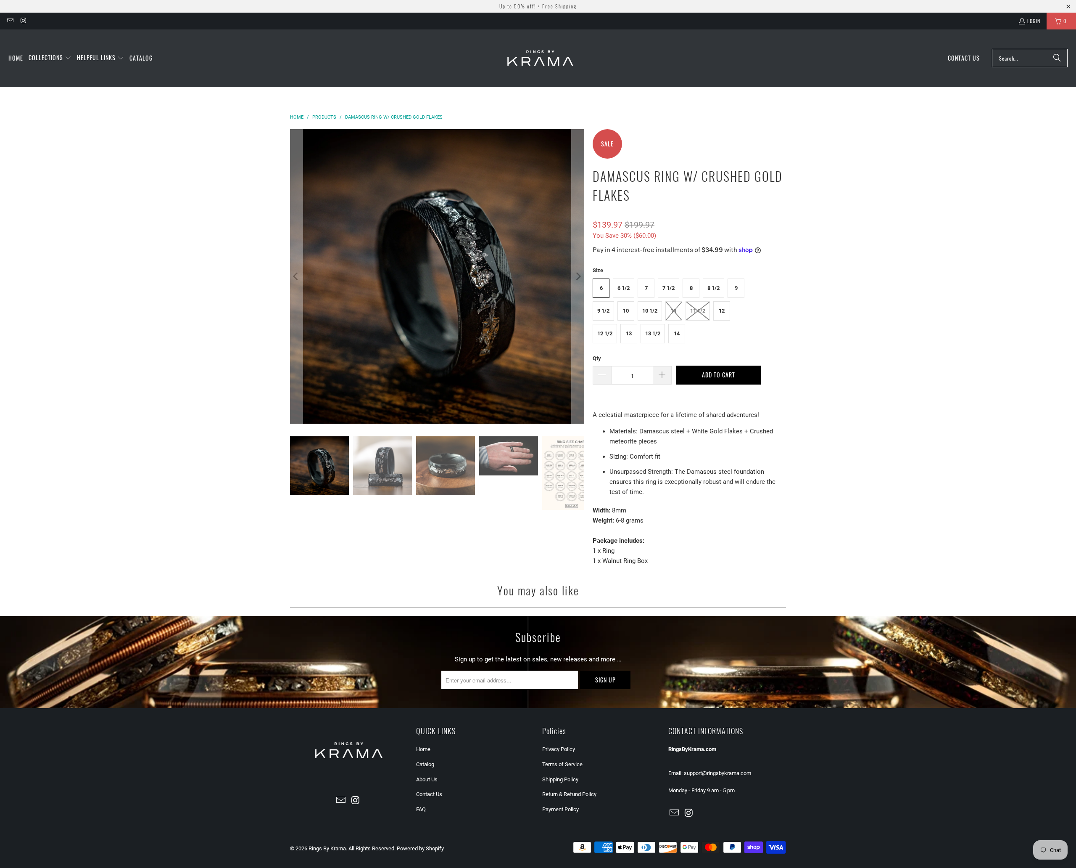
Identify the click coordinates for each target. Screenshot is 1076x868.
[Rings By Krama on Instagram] (22, 20)
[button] (50, 58)
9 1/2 (603, 311)
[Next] (578, 276)
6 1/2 (623, 288)
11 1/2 (697, 311)
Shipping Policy (560, 779)
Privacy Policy (558, 749)
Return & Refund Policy (569, 794)
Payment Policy (560, 809)
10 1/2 (649, 311)
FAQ (421, 809)
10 (626, 311)
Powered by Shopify (420, 848)
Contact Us (429, 794)
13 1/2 (652, 333)
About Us (427, 779)
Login (1033, 20)
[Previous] (296, 276)
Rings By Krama (327, 848)
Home (423, 749)
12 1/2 (604, 333)
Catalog (425, 764)
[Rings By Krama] (540, 58)
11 (674, 311)
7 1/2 (668, 288)
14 (677, 333)
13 (629, 333)
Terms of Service (562, 764)
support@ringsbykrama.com (717, 773)
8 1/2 (713, 288)
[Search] (1057, 58)
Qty (597, 358)
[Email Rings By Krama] (9, 20)
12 (722, 311)
